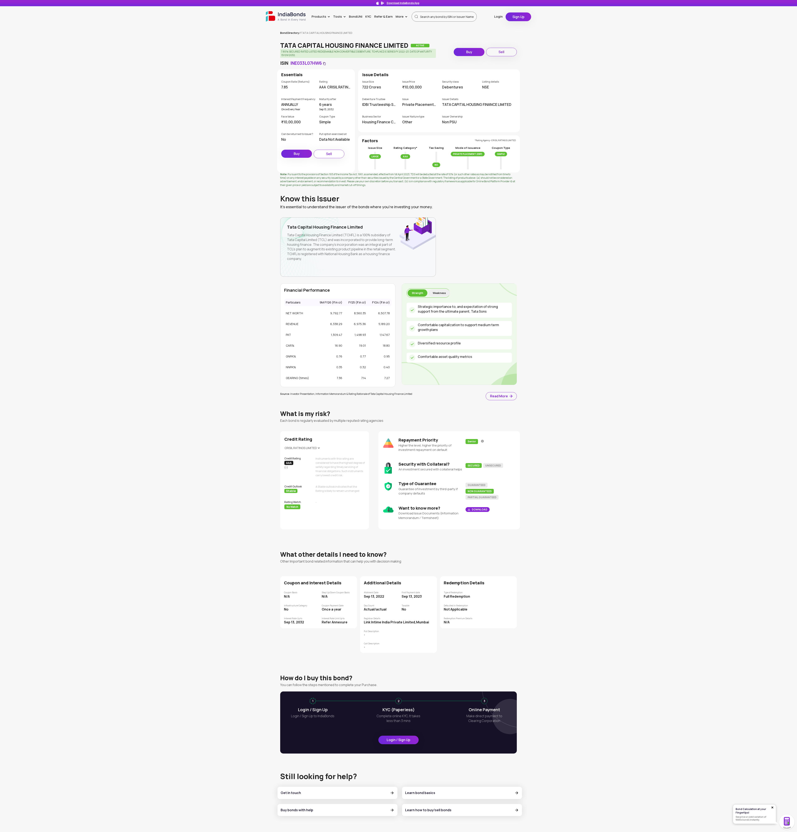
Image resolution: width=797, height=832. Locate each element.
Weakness (439, 293)
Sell (501, 52)
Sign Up (518, 17)
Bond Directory (289, 33)
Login (498, 16)
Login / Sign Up (398, 740)
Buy (469, 52)
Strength (417, 293)
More (402, 16)
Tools (340, 16)
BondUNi (355, 16)
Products (322, 16)
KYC (368, 16)
